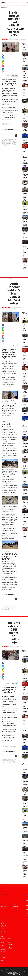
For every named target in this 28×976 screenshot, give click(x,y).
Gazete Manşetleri (3, 962)
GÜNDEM (3, 930)
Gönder (16, 135)
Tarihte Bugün (2, 953)
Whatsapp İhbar (15, 906)
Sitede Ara (10, 941)
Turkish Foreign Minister (8, 88)
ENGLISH (17, 2)
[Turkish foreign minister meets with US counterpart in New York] (10, 47)
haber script (2, 974)
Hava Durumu (2, 941)
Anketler (9, 942)
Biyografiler (10, 944)
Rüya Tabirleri (9, 946)
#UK (3, 744)
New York (8, 101)
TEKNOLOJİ (3, 936)
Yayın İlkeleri (3, 906)
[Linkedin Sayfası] (10, 900)
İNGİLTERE (11, 2)
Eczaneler (3, 949)
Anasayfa (3, 7)
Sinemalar (3, 955)
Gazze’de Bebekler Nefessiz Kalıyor (25, 182)
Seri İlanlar (3, 957)
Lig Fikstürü (3, 951)
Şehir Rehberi (2, 959)
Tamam (20, 974)
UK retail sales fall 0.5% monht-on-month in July (25, 54)
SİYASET (2, 928)
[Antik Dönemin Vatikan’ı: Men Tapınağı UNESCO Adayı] (10, 316)
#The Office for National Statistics (9, 746)
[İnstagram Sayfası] (6, 900)
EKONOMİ (3, 931)
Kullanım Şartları (15, 904)
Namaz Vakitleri (2, 947)
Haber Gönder (14, 908)
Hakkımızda (3, 904)
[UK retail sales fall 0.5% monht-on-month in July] (10, 654)
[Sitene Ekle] (17, 900)
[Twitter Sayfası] (3, 900)
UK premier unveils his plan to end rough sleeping (25, 242)
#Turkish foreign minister (7, 123)
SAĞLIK (2, 934)
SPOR (2, 933)
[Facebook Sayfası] (1, 900)
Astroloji (10, 948)
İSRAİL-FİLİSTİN (4, 925)
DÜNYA (2, 926)
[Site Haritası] (15, 900)
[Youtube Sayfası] (8, 900)
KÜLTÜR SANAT (9, 278)
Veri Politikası (3, 908)
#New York (4, 124)
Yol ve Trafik (2, 944)
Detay (15, 974)
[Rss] (13, 900)
